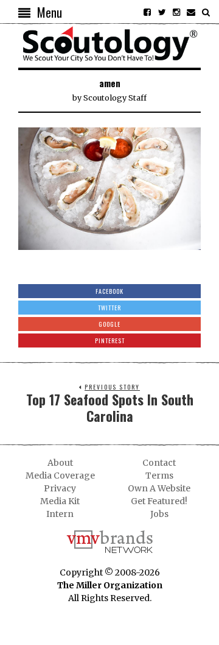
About (60, 462)
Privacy (60, 488)
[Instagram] (176, 12)
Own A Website (159, 488)
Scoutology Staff (115, 97)
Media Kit (60, 501)
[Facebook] (147, 12)
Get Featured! (159, 501)
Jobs (159, 513)
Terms (159, 475)
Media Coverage (60, 475)
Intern (60, 513)
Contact (159, 462)
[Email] (191, 12)
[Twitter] (162, 12)
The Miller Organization (109, 585)
